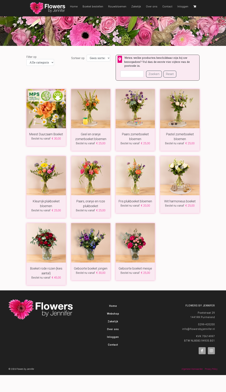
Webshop (113, 313)
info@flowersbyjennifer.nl (198, 329)
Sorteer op (78, 58)
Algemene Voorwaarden (192, 369)
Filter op (31, 57)
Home (113, 305)
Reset (170, 74)
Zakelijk (136, 6)
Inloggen (182, 6)
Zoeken (153, 74)
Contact (167, 6)
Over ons (151, 6)
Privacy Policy (211, 369)
